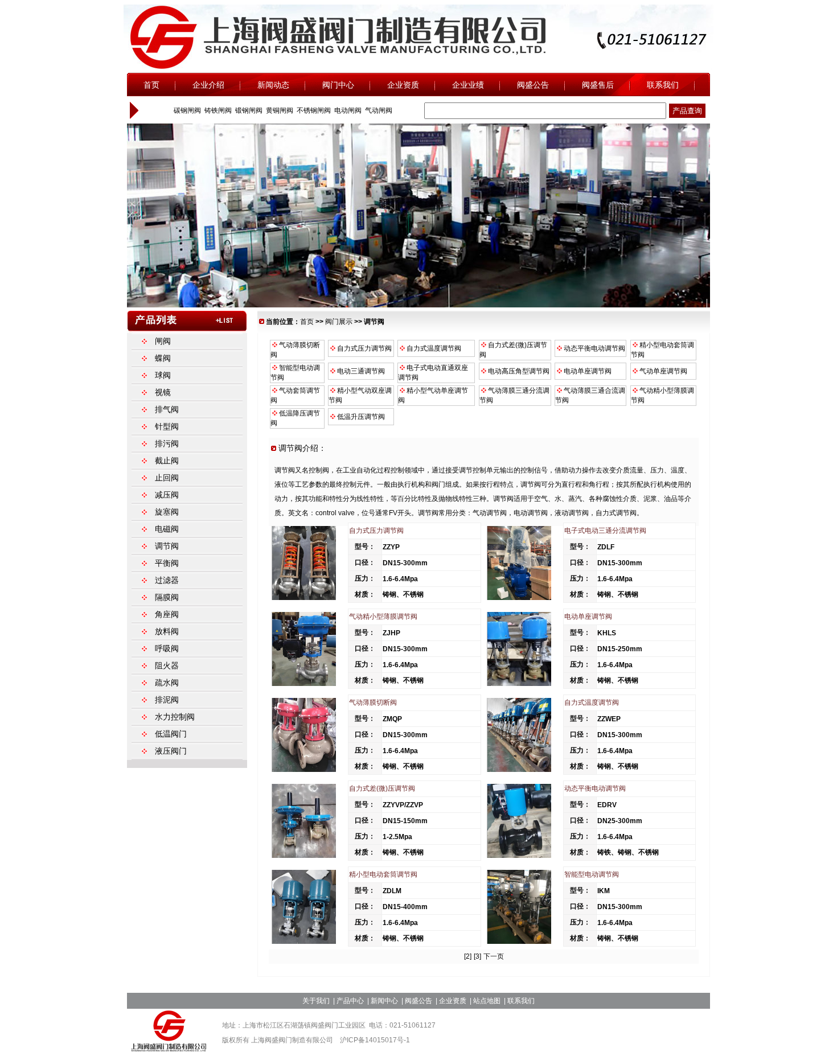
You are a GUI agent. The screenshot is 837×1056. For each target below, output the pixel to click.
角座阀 (167, 614)
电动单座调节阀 (587, 371)
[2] (467, 956)
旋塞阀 (167, 511)
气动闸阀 (377, 110)
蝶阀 (163, 358)
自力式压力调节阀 (363, 348)
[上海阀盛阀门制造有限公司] (169, 1049)
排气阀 (167, 409)
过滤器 (167, 580)
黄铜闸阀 (278, 110)
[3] (477, 956)
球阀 (163, 375)
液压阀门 (171, 750)
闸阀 (163, 341)
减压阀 (167, 494)
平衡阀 (167, 563)
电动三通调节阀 (360, 371)
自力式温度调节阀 (433, 348)
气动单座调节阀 (662, 371)
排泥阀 (167, 699)
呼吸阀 (167, 648)
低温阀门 (171, 733)
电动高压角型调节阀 (517, 371)
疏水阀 (167, 682)
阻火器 (167, 665)
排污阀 (167, 443)
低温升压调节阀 (360, 417)
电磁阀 (167, 528)
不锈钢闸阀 (313, 110)
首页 (307, 322)
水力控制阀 (175, 716)
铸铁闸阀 (217, 110)
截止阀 (167, 460)
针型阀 (167, 426)
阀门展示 (338, 322)
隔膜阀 (167, 597)
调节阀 (167, 545)
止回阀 (167, 477)
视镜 (163, 392)
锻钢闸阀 (247, 110)
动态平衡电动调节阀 (593, 348)
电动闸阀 (347, 110)
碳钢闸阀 (186, 110)
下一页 (493, 956)
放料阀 (167, 631)
